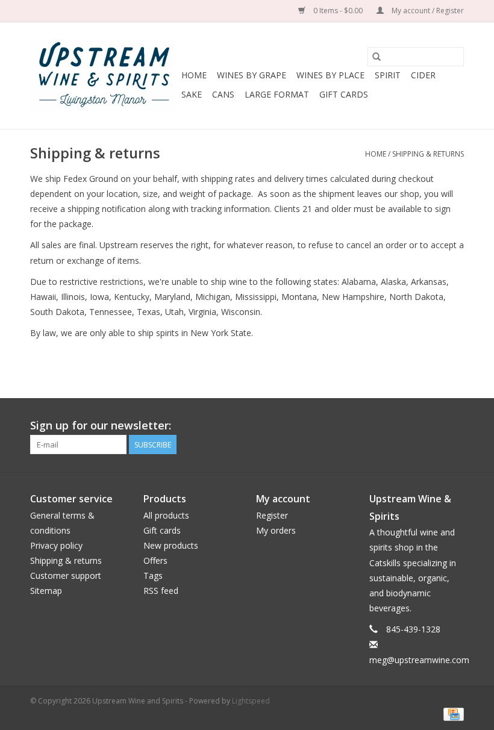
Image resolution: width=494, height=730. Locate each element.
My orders (276, 530)
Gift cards (343, 94)
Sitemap (46, 590)
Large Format (277, 94)
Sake (191, 94)
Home (194, 75)
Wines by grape (251, 75)
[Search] (376, 56)
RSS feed (160, 590)
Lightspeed (251, 701)
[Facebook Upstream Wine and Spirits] (432, 425)
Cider (423, 75)
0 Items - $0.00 (337, 10)
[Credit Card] (451, 713)
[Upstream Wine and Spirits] (104, 75)
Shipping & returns (428, 154)
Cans (223, 94)
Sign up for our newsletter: (100, 425)
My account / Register (427, 10)
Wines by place (330, 75)
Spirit (388, 75)
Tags (153, 575)
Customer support (65, 575)
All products (166, 515)
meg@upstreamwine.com (419, 660)
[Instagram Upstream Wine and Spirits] (454, 425)
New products (170, 545)
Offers (155, 560)
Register (272, 515)
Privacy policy (56, 545)
